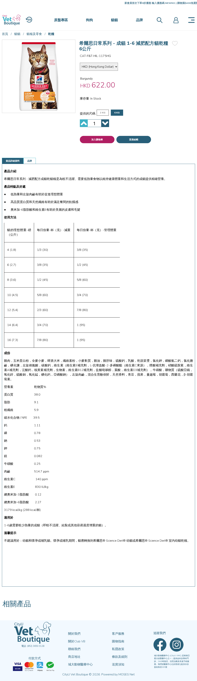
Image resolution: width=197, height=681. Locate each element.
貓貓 (114, 20)
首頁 (5, 34)
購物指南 (118, 641)
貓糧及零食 (34, 34)
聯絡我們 (74, 649)
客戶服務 (118, 634)
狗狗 (89, 20)
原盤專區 (61, 20)
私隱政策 (118, 649)
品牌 (139, 20)
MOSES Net (127, 674)
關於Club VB (76, 641)
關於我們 (74, 634)
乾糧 (51, 34)
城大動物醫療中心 (80, 664)
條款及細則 (119, 657)
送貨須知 (118, 664)
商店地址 (74, 657)
